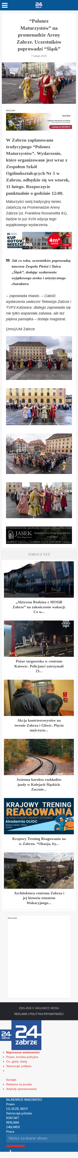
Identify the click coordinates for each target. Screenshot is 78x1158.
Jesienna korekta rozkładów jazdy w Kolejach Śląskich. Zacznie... (39, 784)
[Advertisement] (39, 959)
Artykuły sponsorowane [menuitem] (21, 1089)
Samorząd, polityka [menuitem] (18, 1066)
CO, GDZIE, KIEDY (17, 1108)
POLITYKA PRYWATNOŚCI (47, 1014)
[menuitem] (23, 1052)
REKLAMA (20, 1014)
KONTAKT (12, 1118)
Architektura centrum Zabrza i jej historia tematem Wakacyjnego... (39, 898)
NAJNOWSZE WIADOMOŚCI (24, 1099)
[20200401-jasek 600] (39, 535)
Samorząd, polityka (19, 1113)
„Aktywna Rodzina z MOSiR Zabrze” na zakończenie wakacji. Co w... (39, 607)
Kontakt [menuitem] (11, 1079)
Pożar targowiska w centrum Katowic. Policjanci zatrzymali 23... (39, 666)
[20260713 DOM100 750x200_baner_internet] (39, 121)
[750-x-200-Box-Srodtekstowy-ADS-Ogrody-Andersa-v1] (39, 240)
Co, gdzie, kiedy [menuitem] (16, 1061)
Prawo (10, 1104)
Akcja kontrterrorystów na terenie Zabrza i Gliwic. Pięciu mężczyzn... (39, 725)
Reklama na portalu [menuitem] (19, 1084)
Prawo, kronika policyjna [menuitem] (22, 1057)
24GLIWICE (13, 1127)
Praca (10, 1131)
